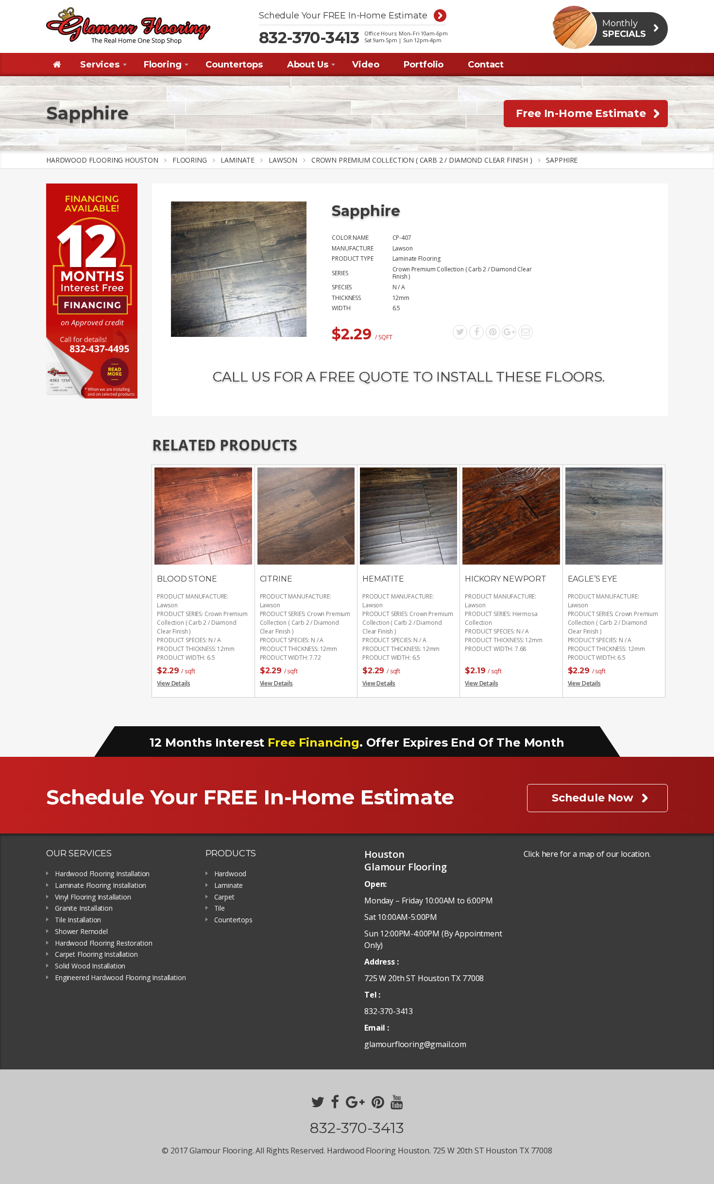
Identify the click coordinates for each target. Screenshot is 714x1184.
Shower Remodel (81, 932)
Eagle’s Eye (592, 579)
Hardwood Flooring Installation (102, 874)
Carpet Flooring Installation (96, 955)
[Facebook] (476, 332)
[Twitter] (460, 332)
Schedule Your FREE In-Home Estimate (343, 16)
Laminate (228, 886)
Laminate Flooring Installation (100, 886)
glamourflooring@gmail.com (415, 1044)
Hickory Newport (505, 579)
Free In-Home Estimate (581, 113)
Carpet (224, 897)
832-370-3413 (309, 38)
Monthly (624, 28)
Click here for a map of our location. (587, 854)
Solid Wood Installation (90, 966)
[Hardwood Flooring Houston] (128, 25)
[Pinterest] (493, 332)
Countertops (233, 920)
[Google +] (509, 332)
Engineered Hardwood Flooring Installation (120, 978)
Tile (219, 908)
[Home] (57, 64)
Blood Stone (187, 579)
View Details (173, 683)
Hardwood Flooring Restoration (103, 943)
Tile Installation (78, 920)
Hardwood (230, 874)
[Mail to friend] (525, 332)
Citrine (276, 579)
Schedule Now (592, 797)
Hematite (383, 579)
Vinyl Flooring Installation (93, 897)
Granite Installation (84, 908)
